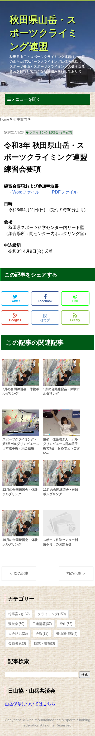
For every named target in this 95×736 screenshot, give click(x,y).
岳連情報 (42, 624)
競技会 (16, 624)
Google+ (15, 320)
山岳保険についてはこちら (30, 704)
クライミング (51, 614)
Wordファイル (25, 192)
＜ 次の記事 (18, 573)
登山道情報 (66, 634)
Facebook (45, 301)
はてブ (45, 317)
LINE (75, 298)
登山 (66, 624)
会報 (42, 634)
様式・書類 (44, 643)
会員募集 (17, 643)
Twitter (15, 301)
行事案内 (19, 614)
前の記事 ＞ (76, 573)
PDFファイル (65, 192)
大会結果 (18, 634)
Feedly (75, 320)
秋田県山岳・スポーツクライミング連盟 (44, 33)
